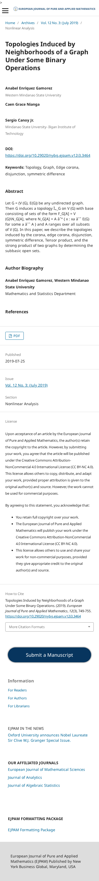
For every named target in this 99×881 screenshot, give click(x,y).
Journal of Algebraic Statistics (34, 785)
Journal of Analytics (25, 777)
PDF (16, 335)
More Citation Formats (27, 626)
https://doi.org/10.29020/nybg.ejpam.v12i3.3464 (47, 155)
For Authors (17, 698)
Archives (28, 22)
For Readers (17, 690)
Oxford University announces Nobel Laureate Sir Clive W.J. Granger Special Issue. (48, 737)
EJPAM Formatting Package (31, 829)
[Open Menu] (5, 10)
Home (10, 22)
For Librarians (19, 706)
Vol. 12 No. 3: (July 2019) (59, 22)
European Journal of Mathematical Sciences (46, 769)
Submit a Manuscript (49, 655)
